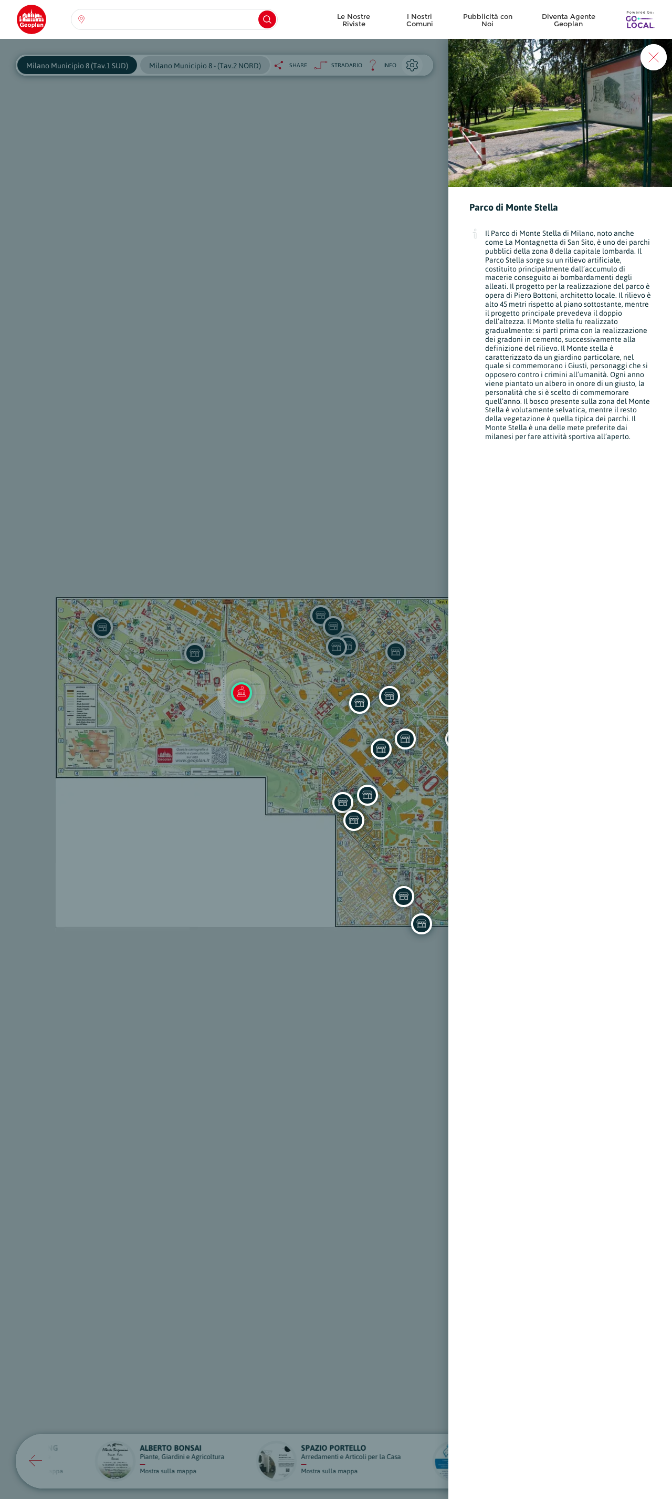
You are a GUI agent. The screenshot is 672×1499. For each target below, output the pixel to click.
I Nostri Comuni (419, 20)
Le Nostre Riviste (353, 20)
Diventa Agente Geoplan (568, 20)
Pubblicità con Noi (487, 20)
